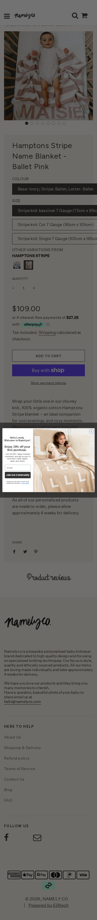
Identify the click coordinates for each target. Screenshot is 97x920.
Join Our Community (17, 474)
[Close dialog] (91, 431)
